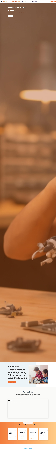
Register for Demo (12, 382)
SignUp (54, 1)
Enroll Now (10, 16)
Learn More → (11, 439)
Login (50, 1)
